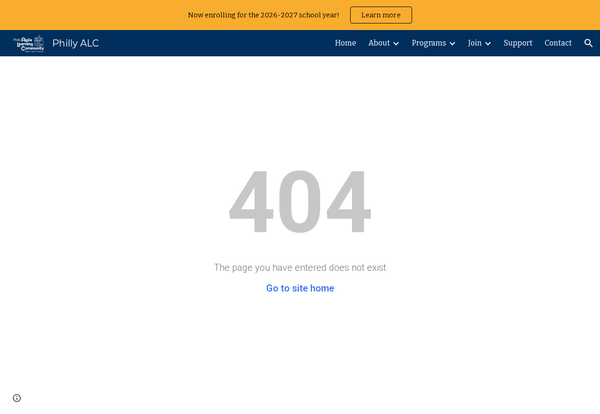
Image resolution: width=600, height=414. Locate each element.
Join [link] (475, 42)
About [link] (379, 42)
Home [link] (345, 42)
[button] (589, 43)
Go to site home (300, 288)
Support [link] (518, 42)
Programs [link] (429, 42)
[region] (300, 15)
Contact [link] (558, 42)
